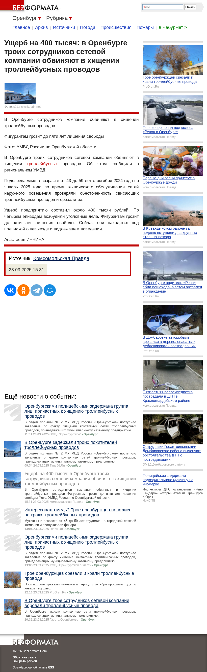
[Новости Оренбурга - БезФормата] (30, 6)
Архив (41, 27)
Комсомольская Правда (61, 258)
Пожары (145, 27)
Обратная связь (24, 657)
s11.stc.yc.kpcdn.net (27, 107)
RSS (51, 667)
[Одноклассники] (23, 290)
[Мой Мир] (50, 290)
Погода (87, 27)
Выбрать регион (25, 661)
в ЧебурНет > (173, 27)
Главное (21, 27)
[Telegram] (37, 290)
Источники (64, 27)
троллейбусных (42, 163)
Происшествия (116, 27)
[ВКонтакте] (10, 290)
